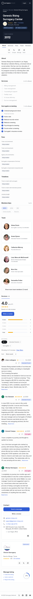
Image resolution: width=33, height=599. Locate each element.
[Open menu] (30, 3)
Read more (4, 389)
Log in (24, 3)
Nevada (11, 10)
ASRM (11, 208)
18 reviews (16, 571)
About (4, 45)
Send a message (16, 509)
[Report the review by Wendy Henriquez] (22, 471)
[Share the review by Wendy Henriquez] (19, 471)
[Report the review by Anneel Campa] (22, 434)
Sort (2, 354)
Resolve (16, 211)
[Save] (9, 50)
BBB (18, 208)
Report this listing (9, 592)
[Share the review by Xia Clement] (16, 400)
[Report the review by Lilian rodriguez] (19, 363)
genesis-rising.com (11, 518)
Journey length (5, 194)
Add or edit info (9, 589)
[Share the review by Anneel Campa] (19, 434)
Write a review (8, 314)
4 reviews (21, 23)
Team (22, 45)
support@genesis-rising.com (14, 521)
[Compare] (14, 50)
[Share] (24, 50)
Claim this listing (9, 587)
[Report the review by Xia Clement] (19, 400)
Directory (5, 10)
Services (10, 45)
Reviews (28, 45)
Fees (16, 45)
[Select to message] (19, 50)
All (4, 342)
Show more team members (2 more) (16, 289)
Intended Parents (14, 342)
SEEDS (4, 208)
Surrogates (7, 345)
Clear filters (19, 350)
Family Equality (7, 211)
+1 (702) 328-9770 (11, 524)
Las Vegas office (12, 544)
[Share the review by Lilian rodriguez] (16, 363)
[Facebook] (26, 548)
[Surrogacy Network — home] (8, 3)
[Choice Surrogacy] (16, 566)
